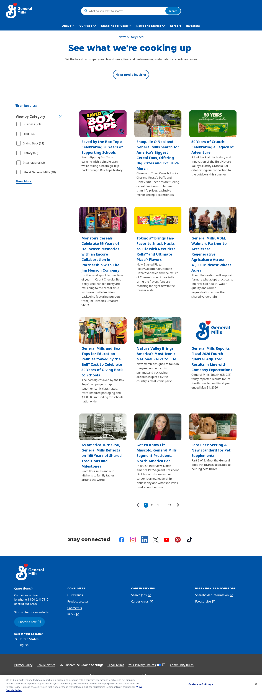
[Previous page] (138, 505)
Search (173, 10)
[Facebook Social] (121, 539)
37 (169, 505)
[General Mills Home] (19, 10)
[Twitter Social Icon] (155, 539)
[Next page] (177, 505)
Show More (24, 181)
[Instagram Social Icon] (133, 539)
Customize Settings (200, 684)
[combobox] (126, 11)
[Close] (256, 684)
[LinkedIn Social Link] (144, 539)
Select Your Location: (29, 634)
